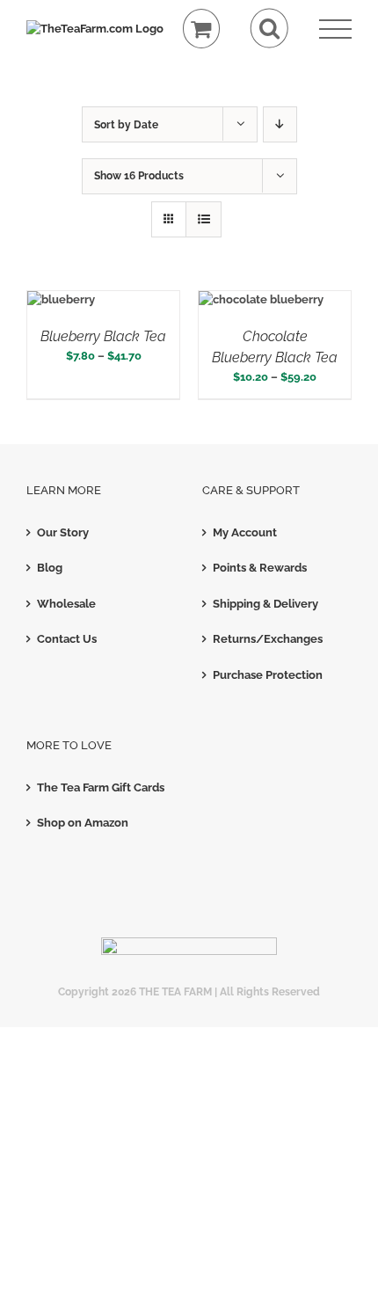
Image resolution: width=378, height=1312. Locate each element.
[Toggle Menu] (335, 29)
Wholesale (66, 603)
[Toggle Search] (269, 29)
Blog (49, 567)
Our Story (63, 532)
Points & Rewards (260, 567)
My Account (245, 532)
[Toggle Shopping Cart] (202, 29)
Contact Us (67, 638)
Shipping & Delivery (265, 603)
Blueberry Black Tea (103, 336)
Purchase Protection (268, 675)
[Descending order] (280, 124)
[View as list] (203, 219)
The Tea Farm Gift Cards (100, 787)
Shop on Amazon (82, 822)
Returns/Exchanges (268, 638)
